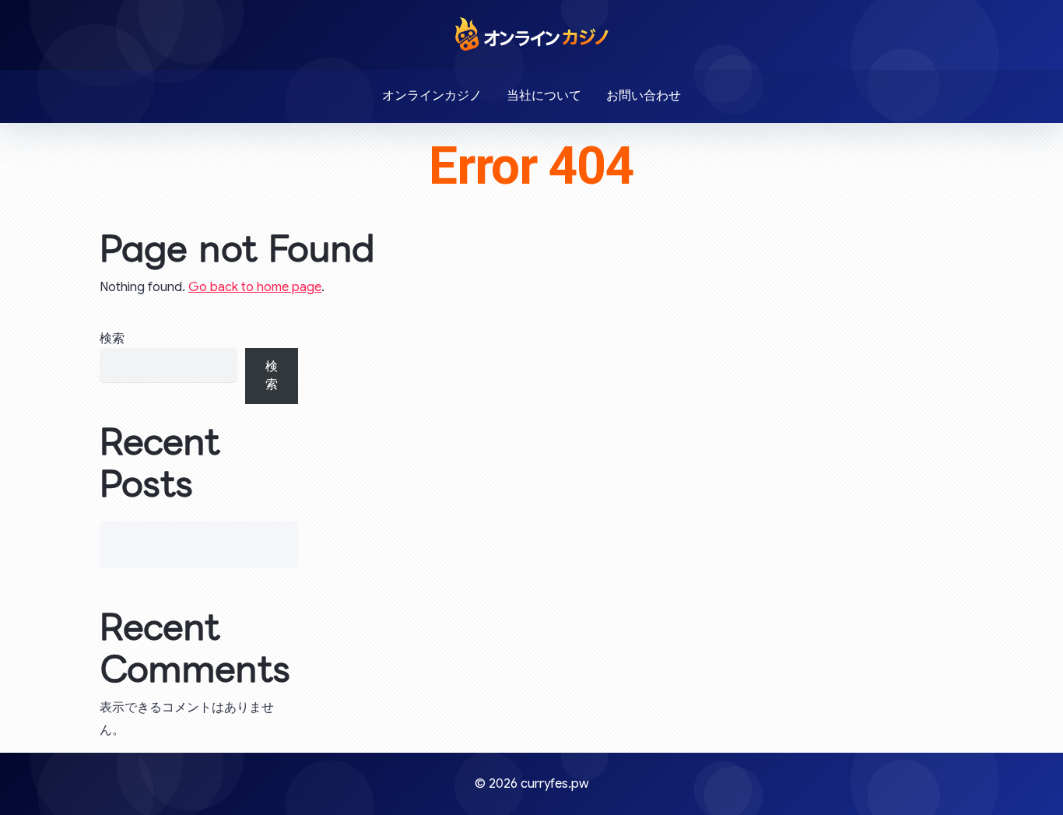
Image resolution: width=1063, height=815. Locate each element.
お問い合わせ (643, 95)
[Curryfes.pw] (531, 34)
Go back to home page (254, 287)
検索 (112, 338)
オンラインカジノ (432, 95)
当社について (544, 95)
